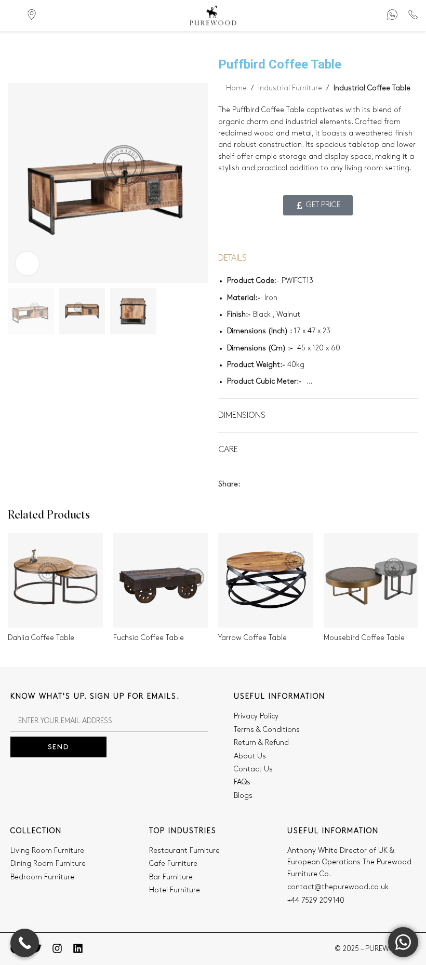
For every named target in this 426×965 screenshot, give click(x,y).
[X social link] (258, 484)
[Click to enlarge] (27, 263)
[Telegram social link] (294, 484)
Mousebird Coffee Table (364, 637)
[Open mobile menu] (12, 15)
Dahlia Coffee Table (41, 637)
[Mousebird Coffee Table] (371, 580)
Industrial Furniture (290, 88)
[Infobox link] (392, 15)
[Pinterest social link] (270, 484)
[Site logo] (213, 15)
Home (236, 88)
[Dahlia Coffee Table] (55, 580)
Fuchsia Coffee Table (148, 637)
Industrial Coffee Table (372, 88)
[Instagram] (57, 948)
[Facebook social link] (246, 484)
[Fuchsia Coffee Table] (160, 580)
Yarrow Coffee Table (252, 637)
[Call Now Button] (24, 943)
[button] (18, 182)
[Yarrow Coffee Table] (265, 580)
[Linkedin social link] (282, 484)
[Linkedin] (78, 948)
